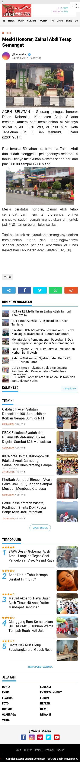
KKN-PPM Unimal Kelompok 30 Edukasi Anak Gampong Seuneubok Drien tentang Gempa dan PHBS (27, 462)
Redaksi (49, 750)
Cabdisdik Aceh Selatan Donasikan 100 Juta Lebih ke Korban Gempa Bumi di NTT (24, 413)
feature (7, 698)
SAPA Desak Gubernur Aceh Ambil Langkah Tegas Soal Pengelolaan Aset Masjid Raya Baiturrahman (31, 558)
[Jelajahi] (75, 6)
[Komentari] (71, 290)
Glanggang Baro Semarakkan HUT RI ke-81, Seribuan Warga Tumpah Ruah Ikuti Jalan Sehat (31, 628)
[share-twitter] (40, 290)
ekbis (69, 20)
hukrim (31, 20)
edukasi (45, 687)
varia (20, 20)
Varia (18, 750)
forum (44, 698)
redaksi (45, 714)
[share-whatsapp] (55, 290)
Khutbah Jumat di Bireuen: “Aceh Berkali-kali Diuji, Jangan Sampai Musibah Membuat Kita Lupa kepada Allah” (27, 486)
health (45, 703)
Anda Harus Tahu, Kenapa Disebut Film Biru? (28, 577)
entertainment (51, 692)
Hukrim (28, 750)
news (11, 20)
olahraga (9, 714)
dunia (6, 687)
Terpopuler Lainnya (40, 666)
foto (5, 703)
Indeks (60, 750)
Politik (38, 750)
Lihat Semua (40, 527)
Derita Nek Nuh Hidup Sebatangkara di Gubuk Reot (30, 647)
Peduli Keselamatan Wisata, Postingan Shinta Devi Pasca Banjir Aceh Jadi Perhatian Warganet (24, 509)
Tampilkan (68, 388)
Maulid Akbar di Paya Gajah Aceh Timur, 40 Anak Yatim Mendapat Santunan (30, 602)
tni (52, 20)
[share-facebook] (24, 290)
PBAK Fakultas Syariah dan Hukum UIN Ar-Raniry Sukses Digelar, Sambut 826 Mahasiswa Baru (26, 439)
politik (43, 20)
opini (60, 20)
